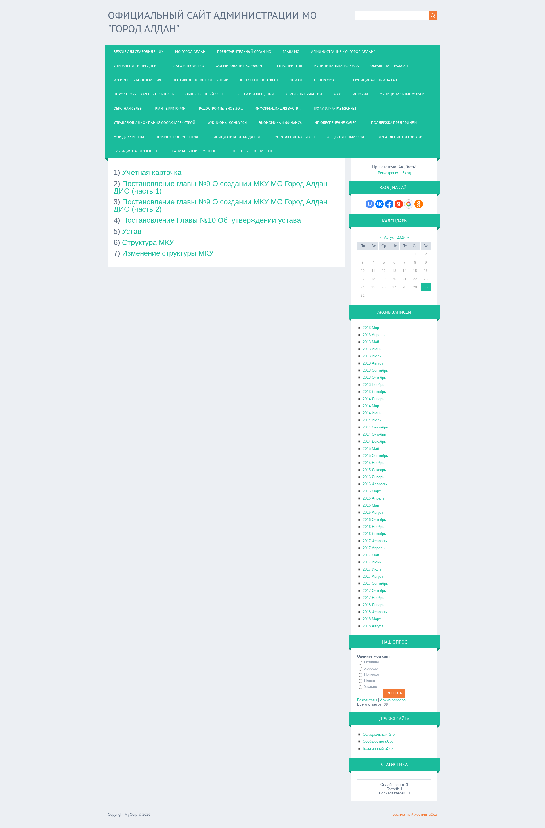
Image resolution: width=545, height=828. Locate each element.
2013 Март (372, 328)
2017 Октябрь (374, 590)
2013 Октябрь (374, 377)
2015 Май (371, 448)
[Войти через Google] (408, 204)
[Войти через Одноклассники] (418, 204)
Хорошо (371, 668)
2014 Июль (372, 420)
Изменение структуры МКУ (168, 253)
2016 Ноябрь (373, 527)
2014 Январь (373, 399)
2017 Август (373, 576)
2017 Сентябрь (375, 583)
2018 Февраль (375, 612)
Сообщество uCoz (378, 741)
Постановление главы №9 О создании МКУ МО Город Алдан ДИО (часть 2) (220, 205)
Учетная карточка (151, 172)
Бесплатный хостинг (409, 814)
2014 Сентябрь (375, 427)
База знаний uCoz (378, 748)
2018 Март (372, 619)
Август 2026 (394, 237)
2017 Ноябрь (373, 598)
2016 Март (372, 491)
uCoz (433, 814)
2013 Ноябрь (373, 384)
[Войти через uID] (370, 204)
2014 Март (372, 406)
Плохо (369, 681)
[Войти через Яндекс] (399, 204)
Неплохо (371, 674)
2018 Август (373, 626)
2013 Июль (372, 356)
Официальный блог (379, 734)
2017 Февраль (375, 541)
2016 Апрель (374, 498)
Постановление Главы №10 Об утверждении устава (211, 220)
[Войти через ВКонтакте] (379, 204)
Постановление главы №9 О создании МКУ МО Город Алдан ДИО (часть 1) (220, 187)
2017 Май (371, 555)
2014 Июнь (372, 413)
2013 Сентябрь (375, 370)
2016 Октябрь (374, 519)
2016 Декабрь (374, 534)
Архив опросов (393, 700)
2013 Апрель (374, 335)
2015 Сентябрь (375, 455)
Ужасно (370, 687)
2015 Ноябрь (373, 463)
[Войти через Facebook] (389, 204)
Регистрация (388, 173)
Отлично (371, 662)
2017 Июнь (372, 562)
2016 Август (373, 512)
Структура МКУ (148, 242)
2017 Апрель (374, 548)
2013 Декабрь (374, 392)
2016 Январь (373, 477)
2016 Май (371, 505)
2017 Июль (372, 569)
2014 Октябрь (374, 434)
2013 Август (373, 363)
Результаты (367, 700)
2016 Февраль (375, 484)
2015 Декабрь (374, 470)
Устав (131, 231)
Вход (406, 173)
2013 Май (371, 342)
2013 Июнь (372, 349)
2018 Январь (373, 605)
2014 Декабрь (374, 441)
